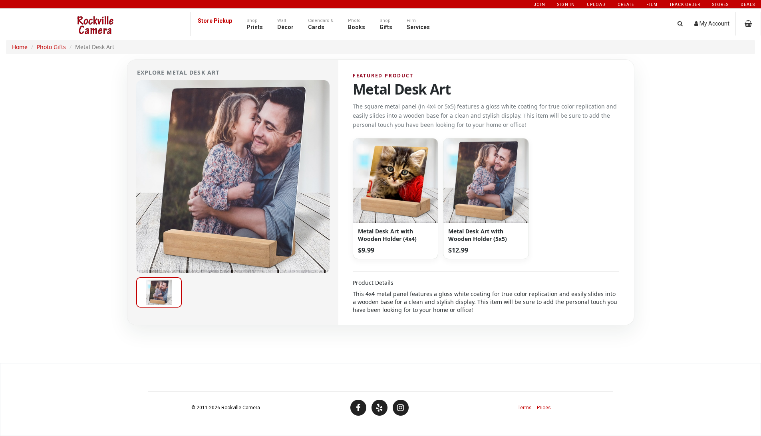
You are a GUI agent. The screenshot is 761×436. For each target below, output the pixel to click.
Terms (525, 407)
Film (652, 4)
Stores (720, 4)
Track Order (685, 4)
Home (20, 47)
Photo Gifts (51, 47)
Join (539, 4)
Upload (596, 4)
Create (626, 4)
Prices (544, 407)
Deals (748, 4)
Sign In (566, 4)
